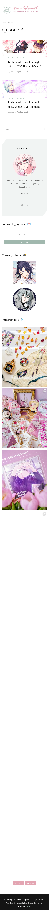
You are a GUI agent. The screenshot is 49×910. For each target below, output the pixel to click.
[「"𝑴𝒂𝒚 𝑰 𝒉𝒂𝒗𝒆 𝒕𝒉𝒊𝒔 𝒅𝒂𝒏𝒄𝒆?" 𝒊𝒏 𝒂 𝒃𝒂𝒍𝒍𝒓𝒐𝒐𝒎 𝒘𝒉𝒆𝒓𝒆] (24, 664)
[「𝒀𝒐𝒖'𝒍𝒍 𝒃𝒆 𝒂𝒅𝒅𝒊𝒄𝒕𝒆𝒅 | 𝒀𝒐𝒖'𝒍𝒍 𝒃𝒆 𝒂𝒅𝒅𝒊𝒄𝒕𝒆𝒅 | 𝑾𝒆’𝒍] (24, 849)
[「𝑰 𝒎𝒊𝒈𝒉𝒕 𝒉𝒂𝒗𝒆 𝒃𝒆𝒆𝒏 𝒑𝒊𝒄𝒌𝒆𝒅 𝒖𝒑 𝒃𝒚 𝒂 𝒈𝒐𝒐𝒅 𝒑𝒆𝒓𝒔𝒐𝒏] (24, 480)
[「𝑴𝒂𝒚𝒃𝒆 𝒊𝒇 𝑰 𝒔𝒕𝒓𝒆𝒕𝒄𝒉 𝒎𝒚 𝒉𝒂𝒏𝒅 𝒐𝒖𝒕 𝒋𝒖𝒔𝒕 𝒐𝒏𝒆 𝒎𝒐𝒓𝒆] (24, 541)
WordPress (21, 906)
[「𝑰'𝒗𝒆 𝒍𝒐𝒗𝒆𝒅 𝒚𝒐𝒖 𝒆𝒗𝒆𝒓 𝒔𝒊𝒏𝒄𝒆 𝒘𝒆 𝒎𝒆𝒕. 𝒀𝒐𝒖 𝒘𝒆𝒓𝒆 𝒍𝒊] (24, 726)
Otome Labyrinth (23, 900)
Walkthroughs (16, 58)
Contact (28, 906)
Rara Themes (28, 903)
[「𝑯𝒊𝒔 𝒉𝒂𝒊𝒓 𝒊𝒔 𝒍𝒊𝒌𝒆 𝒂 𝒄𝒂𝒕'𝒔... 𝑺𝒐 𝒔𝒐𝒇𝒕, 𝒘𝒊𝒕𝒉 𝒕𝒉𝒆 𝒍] (24, 787)
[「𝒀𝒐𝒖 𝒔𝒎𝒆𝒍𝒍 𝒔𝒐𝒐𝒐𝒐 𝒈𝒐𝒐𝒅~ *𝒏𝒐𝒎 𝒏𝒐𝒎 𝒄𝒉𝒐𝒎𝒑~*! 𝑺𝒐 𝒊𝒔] (24, 357)
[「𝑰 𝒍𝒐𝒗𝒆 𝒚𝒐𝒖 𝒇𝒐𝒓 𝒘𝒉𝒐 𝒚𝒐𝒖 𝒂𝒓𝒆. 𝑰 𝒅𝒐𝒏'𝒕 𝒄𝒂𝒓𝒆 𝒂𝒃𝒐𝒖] (24, 603)
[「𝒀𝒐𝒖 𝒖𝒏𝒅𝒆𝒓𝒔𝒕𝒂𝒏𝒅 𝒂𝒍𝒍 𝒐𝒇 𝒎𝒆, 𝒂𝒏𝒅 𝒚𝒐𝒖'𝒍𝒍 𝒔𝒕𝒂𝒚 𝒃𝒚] (24, 418)
